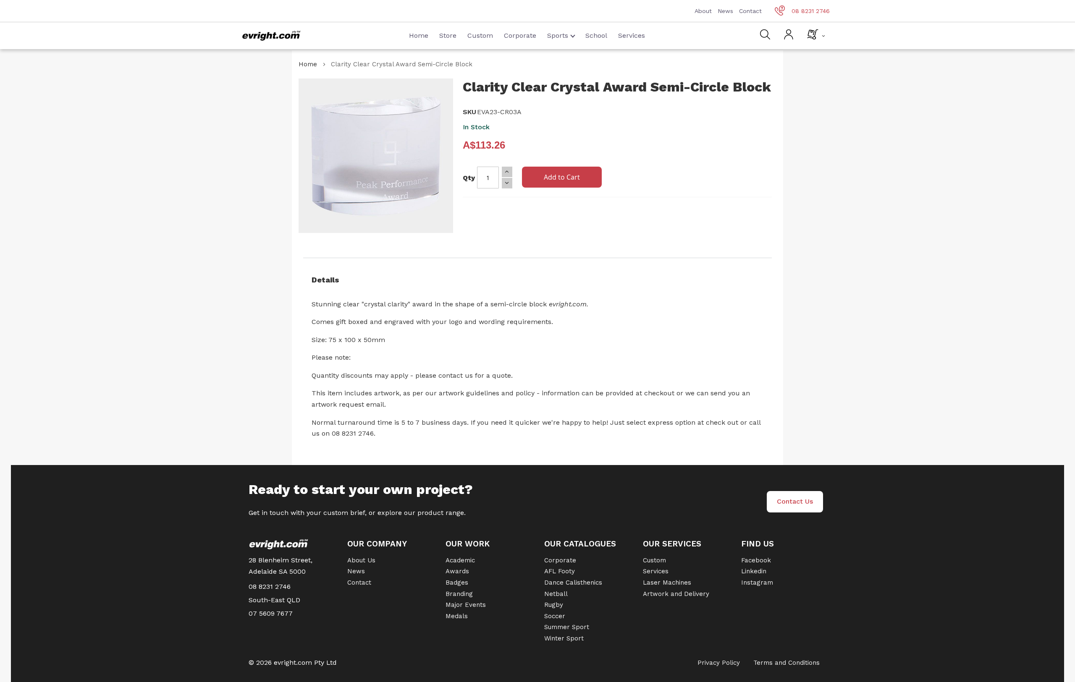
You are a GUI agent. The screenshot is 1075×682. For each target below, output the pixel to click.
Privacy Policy (718, 662)
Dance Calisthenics (573, 582)
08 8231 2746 (811, 11)
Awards (457, 571)
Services (631, 35)
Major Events (466, 605)
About (703, 11)
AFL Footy (559, 571)
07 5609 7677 (271, 613)
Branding (459, 594)
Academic (460, 560)
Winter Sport (564, 638)
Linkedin (753, 571)
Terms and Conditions (786, 662)
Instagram (757, 582)
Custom (480, 35)
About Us (361, 560)
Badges (457, 582)
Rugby (553, 605)
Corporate (520, 35)
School (596, 35)
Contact (750, 11)
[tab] (537, 280)
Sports (557, 35)
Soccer (554, 616)
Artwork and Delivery (676, 594)
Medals (457, 616)
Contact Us (795, 501)
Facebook (756, 560)
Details (325, 279)
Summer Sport (566, 627)
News (725, 11)
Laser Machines (667, 582)
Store (447, 35)
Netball (556, 594)
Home (418, 35)
